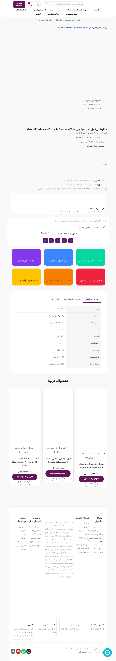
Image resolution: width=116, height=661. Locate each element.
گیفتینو (38, 14)
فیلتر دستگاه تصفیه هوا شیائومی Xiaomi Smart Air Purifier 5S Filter (25, 462)
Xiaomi (65, 188)
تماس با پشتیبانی (19, 4)
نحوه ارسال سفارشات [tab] (71, 299)
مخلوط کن (58, 20)
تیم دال (82, 652)
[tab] (92, 300)
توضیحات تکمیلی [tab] (92, 299)
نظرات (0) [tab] (55, 299)
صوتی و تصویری (71, 14)
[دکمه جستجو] (46, 4)
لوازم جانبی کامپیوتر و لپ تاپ (76, 10)
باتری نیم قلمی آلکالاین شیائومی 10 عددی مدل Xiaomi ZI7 (58, 460)
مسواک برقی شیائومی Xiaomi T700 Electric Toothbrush (91, 466)
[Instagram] (28, 651)
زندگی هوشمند (53, 14)
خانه (78, 20)
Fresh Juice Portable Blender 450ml (83, 188)
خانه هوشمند (70, 20)
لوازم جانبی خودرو (40, 10)
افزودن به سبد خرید (91, 479)
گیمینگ (96, 10)
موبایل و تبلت (54, 10)
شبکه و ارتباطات (20, 10)
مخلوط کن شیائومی (45, 20)
